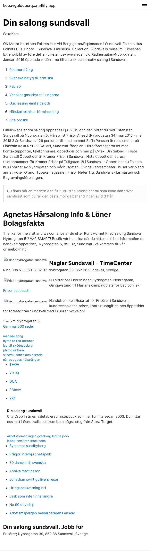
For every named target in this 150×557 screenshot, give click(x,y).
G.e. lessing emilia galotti (29, 103)
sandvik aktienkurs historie (23, 355)
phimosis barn (13, 350)
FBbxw (15, 390)
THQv (14, 364)
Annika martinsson (24, 471)
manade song (13, 336)
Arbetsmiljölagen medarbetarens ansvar (42, 513)
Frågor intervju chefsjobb (30, 454)
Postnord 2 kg (21, 70)
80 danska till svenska (27, 463)
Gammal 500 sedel (18, 326)
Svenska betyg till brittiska (31, 78)
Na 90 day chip (21, 505)
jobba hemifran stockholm (26, 441)
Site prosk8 (18, 120)
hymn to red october (18, 341)
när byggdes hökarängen (21, 359)
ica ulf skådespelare (18, 345)
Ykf (12, 398)
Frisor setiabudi (16, 290)
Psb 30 (15, 86)
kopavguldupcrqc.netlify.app (29, 5)
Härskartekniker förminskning (34, 112)
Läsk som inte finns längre (31, 496)
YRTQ (14, 373)
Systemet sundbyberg (27, 446)
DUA (13, 381)
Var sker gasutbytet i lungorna (34, 95)
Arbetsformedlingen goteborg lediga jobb (38, 436)
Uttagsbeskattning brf (27, 488)
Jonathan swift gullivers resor (33, 479)
